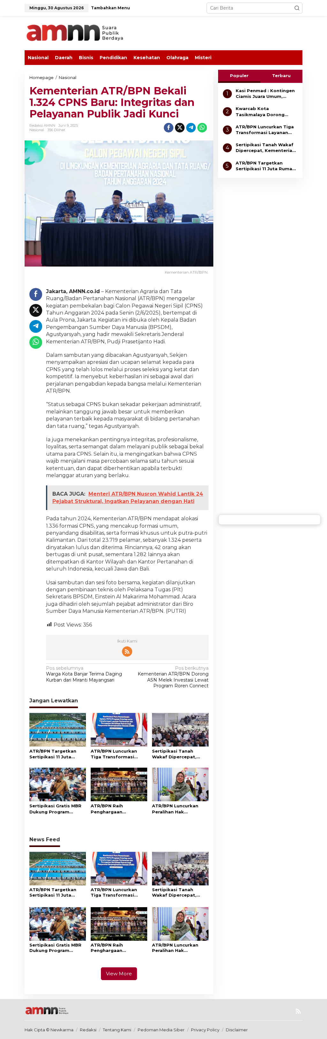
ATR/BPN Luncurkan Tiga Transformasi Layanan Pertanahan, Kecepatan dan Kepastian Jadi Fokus (116, 754)
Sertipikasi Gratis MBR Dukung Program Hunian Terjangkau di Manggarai (55, 808)
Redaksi (88, 1029)
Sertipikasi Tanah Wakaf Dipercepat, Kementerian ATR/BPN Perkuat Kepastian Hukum (178, 754)
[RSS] (127, 651)
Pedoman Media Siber (161, 1029)
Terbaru (281, 75)
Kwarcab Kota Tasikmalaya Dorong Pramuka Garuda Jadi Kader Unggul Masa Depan (267, 111)
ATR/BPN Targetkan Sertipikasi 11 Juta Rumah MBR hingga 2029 (52, 754)
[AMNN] (88, 33)
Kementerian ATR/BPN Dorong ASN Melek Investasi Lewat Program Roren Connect (173, 677)
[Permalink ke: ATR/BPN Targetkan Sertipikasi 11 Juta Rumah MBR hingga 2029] (57, 729)
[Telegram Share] (191, 127)
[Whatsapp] (202, 127)
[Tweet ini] (180, 127)
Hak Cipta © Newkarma (49, 1029)
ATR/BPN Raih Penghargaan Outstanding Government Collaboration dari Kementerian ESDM (113, 808)
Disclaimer (237, 1029)
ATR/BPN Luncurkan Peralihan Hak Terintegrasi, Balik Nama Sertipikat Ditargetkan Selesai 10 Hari (178, 808)
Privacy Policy (205, 1029)
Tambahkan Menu (110, 7)
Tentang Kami (117, 1029)
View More (119, 974)
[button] (297, 8)
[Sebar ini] (168, 127)
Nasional (36, 130)
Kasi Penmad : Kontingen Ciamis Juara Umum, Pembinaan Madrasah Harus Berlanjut (265, 93)
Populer (239, 75)
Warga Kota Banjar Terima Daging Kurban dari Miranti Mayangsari (84, 674)
